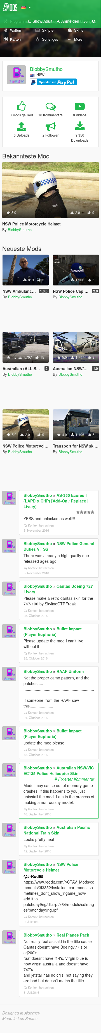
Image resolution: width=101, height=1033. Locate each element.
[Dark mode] (85, 21)
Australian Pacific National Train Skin (57, 830)
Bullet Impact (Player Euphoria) (53, 631)
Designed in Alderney (21, 1013)
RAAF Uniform (70, 671)
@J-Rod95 (33, 876)
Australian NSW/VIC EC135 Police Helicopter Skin (59, 770)
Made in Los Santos (19, 1018)
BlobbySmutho (46, 68)
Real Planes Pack (73, 935)
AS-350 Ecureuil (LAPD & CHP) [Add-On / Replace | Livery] (56, 500)
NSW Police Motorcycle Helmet (51, 867)
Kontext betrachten (41, 525)
